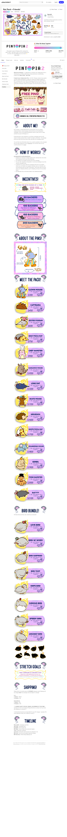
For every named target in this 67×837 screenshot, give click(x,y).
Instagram (30, 143)
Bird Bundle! (4, 78)
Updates (22, 60)
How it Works (5, 71)
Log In (56, 2)
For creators (48, 2)
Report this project (42, 744)
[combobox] (31, 2)
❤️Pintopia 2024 (5, 65)
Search (62, 60)
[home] (6, 2)
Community (28, 60)
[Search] (42, 2)
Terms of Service (16, 744)
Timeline (4, 86)
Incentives (4, 73)
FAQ (34, 60)
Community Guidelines (41, 742)
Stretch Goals (5, 81)
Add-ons (16, 60)
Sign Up (61, 2)
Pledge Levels (9, 60)
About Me (4, 68)
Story (3, 60)
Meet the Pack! (5, 76)
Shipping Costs (5, 84)
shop (25, 144)
